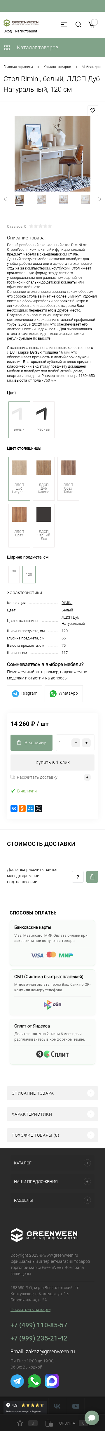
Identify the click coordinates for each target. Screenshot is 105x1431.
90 (14, 571)
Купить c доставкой (92, 877)
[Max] (52, 1386)
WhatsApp (68, 693)
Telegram (29, 693)
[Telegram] (17, 1386)
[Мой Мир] (30, 808)
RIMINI (67, 603)
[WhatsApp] (35, 1386)
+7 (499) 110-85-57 (38, 1325)
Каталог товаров (37, 47)
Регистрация (26, 31)
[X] (38, 808)
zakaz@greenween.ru (50, 1351)
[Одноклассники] (22, 808)
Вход (8, 31)
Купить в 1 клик (53, 762)
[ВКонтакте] (14, 808)
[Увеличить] (52, 154)
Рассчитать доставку (37, 777)
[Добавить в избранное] (93, 110)
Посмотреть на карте (30, 1309)
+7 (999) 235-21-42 (38, 1338)
